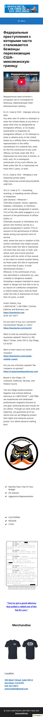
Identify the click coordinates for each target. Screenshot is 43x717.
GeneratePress (21, 713)
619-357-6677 (11, 686)
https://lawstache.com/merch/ (17, 328)
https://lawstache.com (13, 312)
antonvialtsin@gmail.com (16, 689)
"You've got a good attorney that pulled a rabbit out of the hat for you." (21, 606)
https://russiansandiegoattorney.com (20, 371)
